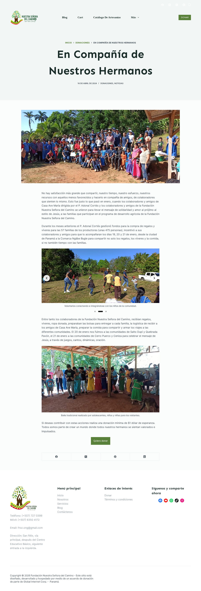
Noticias (118, 83)
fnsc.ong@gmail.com (30, 527)
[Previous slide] (46, 278)
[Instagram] (177, 5)
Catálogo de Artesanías (107, 17)
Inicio (60, 495)
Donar (108, 495)
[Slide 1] (95, 311)
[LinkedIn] (144, 457)
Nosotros (62, 499)
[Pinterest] (115, 457)
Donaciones (106, 83)
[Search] (189, 4)
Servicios (62, 503)
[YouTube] (184, 5)
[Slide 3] (106, 311)
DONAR (185, 17)
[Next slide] (154, 278)
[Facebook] (162, 5)
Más (133, 17)
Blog (64, 17)
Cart (80, 17)
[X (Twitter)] (169, 5)
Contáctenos (65, 511)
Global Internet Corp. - (36, 581)
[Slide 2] (100, 311)
